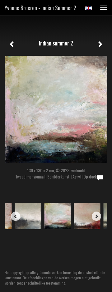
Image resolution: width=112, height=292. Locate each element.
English (88, 8)
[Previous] (15, 216)
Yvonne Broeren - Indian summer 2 (40, 8)
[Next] (96, 216)
